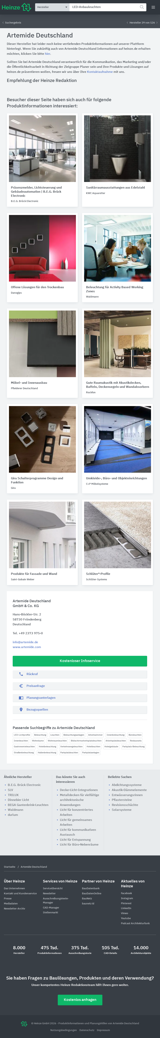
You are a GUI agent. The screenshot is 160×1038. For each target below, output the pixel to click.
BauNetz (87, 898)
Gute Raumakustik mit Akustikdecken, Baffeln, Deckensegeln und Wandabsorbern (117, 385)
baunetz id (88, 903)
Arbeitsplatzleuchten (116, 741)
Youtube (126, 918)
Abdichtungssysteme (127, 785)
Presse (8, 898)
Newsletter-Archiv (14, 908)
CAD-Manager (51, 908)
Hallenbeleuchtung (47, 753)
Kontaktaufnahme (100, 72)
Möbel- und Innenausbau (29, 383)
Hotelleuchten (93, 747)
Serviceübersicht (53, 888)
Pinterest (126, 903)
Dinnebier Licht (18, 800)
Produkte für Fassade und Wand (34, 574)
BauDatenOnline (91, 893)
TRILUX (13, 795)
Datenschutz (87, 1030)
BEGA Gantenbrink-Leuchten (28, 805)
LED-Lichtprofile (22, 735)
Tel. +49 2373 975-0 (28, 633)
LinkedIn (126, 908)
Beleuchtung (40, 735)
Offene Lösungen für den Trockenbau (37, 287)
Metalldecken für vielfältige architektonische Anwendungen (79, 800)
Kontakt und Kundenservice (20, 893)
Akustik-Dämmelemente (129, 790)
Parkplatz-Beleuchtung (133, 747)
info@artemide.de (25, 642)
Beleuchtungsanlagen (73, 735)
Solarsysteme (122, 810)
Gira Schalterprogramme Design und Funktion (37, 480)
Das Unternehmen (14, 888)
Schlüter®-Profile (98, 574)
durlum (13, 815)
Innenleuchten (21, 741)
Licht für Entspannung (75, 839)
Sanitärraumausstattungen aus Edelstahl (115, 187)
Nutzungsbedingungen (63, 1030)
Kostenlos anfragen (80, 1000)
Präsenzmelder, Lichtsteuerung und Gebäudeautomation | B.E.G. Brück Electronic (36, 192)
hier (47, 54)
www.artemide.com (27, 647)
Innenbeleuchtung (115, 735)
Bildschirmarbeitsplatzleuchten (86, 741)
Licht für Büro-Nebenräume (79, 844)
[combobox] (107, 7)
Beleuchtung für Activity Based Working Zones (114, 289)
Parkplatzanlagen (90, 753)
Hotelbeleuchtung (47, 747)
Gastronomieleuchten (24, 747)
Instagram (127, 898)
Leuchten (54, 735)
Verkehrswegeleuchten (71, 747)
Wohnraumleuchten (57, 741)
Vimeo (124, 913)
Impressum (103, 1030)
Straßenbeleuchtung (24, 753)
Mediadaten (11, 903)
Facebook (126, 893)
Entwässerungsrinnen (127, 795)
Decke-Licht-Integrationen (79, 790)
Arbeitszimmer (95, 735)
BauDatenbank (91, 888)
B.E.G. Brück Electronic (24, 785)
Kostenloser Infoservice (80, 661)
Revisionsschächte (125, 805)
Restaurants (135, 741)
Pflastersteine (122, 800)
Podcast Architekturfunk (135, 923)
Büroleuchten (135, 735)
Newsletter (49, 893)
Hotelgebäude (111, 747)
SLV (10, 790)
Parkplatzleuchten (69, 753)
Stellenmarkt (50, 912)
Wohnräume (38, 741)
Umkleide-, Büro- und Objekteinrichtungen (116, 478)
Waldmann (15, 810)
